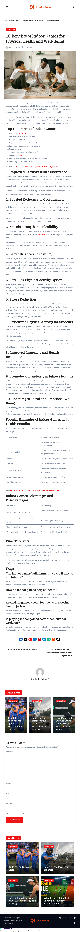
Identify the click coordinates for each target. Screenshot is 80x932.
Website (9, 803)
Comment (10, 751)
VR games (42, 234)
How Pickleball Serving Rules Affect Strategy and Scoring (64, 722)
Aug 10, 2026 (12, 729)
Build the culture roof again (14, 720)
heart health (22, 133)
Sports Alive (11, 30)
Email (9, 793)
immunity (18, 155)
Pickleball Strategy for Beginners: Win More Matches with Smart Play (37, 490)
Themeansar (8, 923)
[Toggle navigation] (7, 7)
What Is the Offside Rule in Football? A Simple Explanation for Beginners (57, 902)
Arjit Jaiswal (16, 47)
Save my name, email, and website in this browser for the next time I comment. (37, 814)
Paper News (15, 920)
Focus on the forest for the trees (39, 720)
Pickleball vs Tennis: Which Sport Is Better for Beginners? (35, 166)
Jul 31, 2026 (60, 729)
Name (9, 783)
